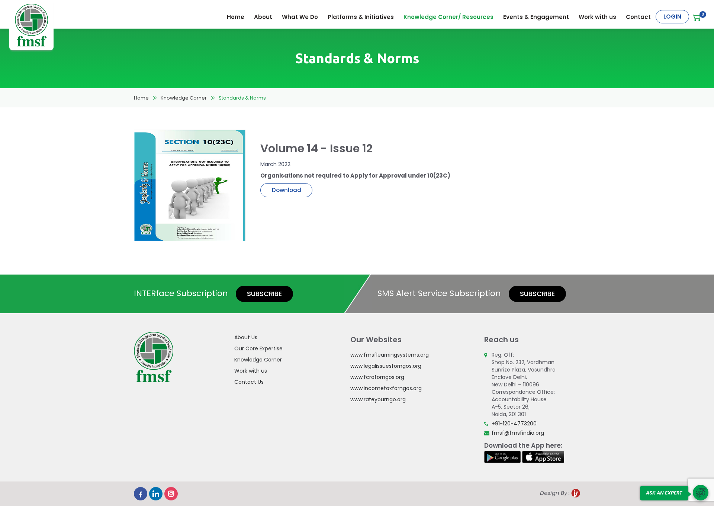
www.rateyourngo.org (378, 399)
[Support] (700, 492)
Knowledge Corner (184, 97)
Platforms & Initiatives (361, 17)
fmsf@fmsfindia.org (518, 433)
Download (286, 190)
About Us (245, 337)
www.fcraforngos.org (377, 377)
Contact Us (249, 382)
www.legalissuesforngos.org (385, 366)
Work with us (597, 17)
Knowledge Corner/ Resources (448, 17)
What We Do (300, 17)
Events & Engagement (536, 17)
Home (235, 17)
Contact (638, 17)
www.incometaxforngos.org (386, 388)
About (263, 17)
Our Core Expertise (258, 348)
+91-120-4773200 (514, 423)
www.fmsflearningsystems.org (389, 355)
